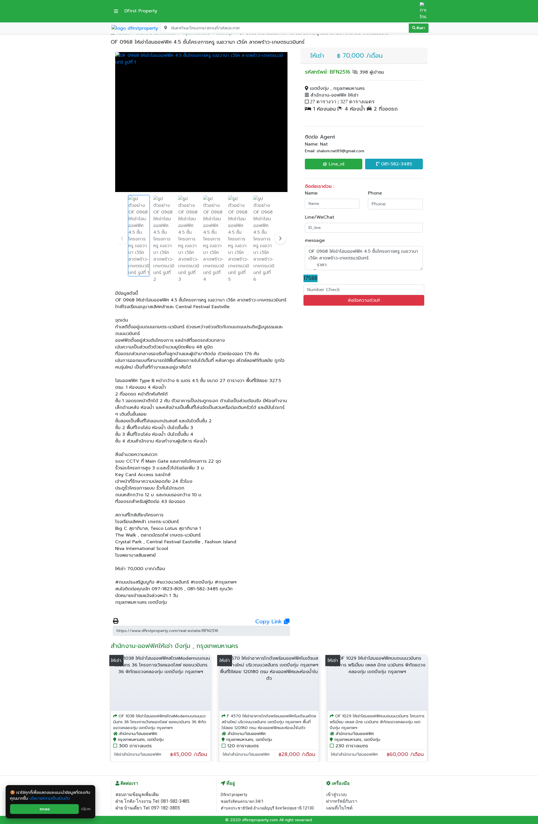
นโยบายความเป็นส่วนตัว (49, 798)
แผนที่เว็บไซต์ (339, 808)
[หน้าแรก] (135, 28)
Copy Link (269, 621)
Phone (375, 193)
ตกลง (45, 809)
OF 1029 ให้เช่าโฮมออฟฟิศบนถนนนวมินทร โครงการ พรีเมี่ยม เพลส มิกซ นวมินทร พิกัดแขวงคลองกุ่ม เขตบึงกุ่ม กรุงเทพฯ (377, 722)
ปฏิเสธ (86, 808)
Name (311, 193)
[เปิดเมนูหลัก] (116, 11)
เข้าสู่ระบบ (336, 794)
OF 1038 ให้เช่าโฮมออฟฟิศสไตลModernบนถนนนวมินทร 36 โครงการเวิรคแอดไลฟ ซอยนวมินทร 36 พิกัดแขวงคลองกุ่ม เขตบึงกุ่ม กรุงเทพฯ (159, 722)
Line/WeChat (319, 217)
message (315, 240)
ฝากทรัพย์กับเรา (341, 801)
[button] (280, 238)
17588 (310, 278)
